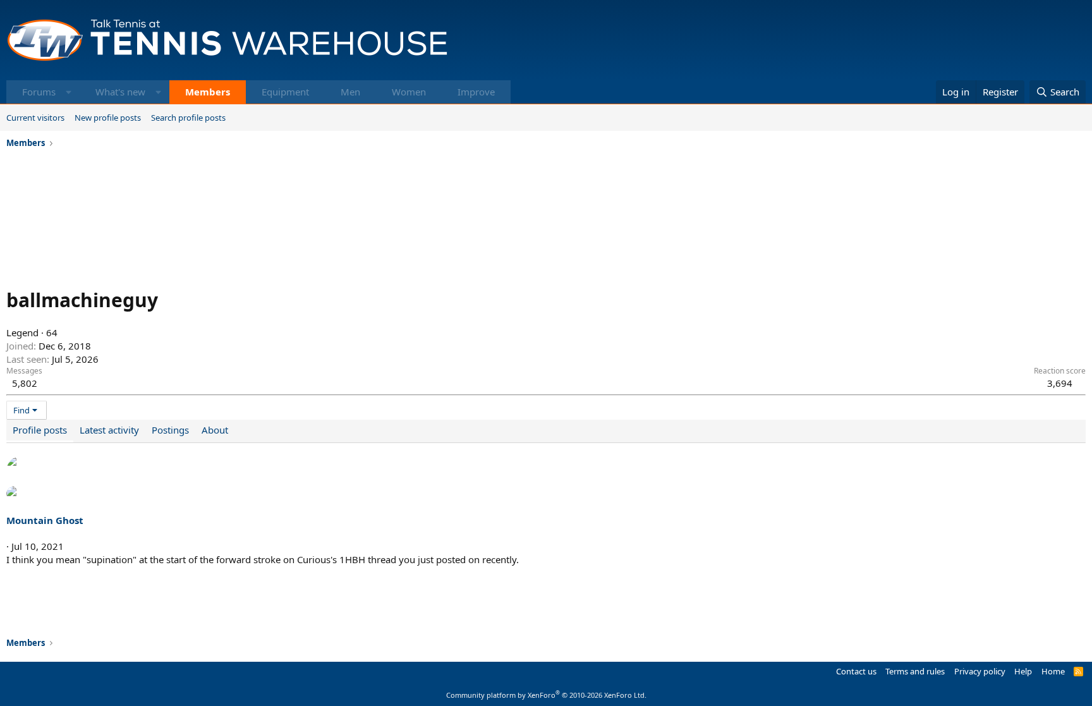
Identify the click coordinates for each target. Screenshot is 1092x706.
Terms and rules (915, 671)
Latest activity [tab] (109, 429)
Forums (39, 91)
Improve (476, 91)
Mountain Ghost (44, 520)
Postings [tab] (170, 429)
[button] (69, 92)
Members (207, 91)
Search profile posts (188, 117)
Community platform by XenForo (546, 695)
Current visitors (35, 117)
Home (1053, 671)
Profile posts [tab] (40, 429)
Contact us (856, 671)
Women (409, 91)
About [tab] (215, 429)
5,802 (24, 383)
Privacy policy (979, 671)
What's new (120, 91)
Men (350, 91)
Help (1023, 671)
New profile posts (108, 117)
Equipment (285, 91)
